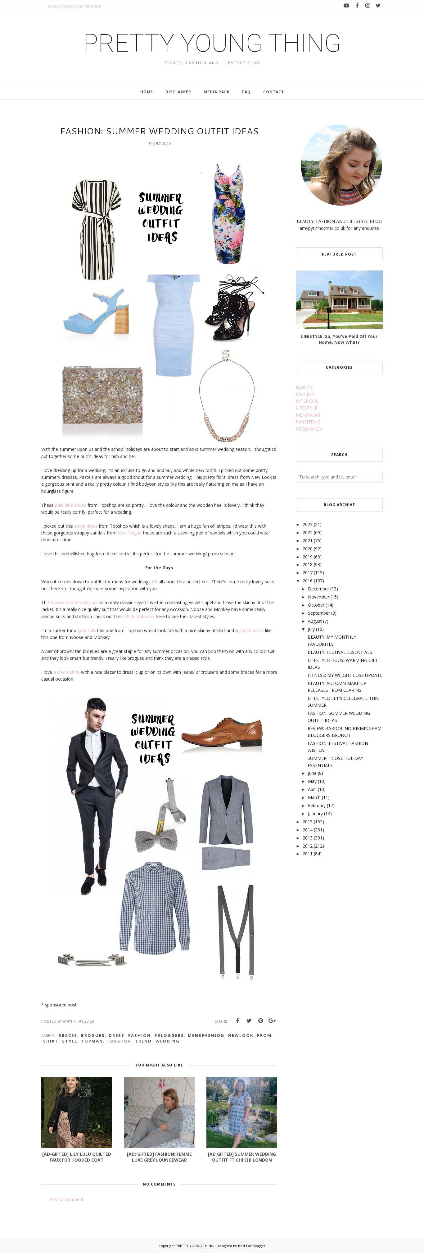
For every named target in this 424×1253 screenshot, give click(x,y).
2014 (308, 830)
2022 (308, 532)
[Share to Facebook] (237, 1021)
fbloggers (169, 1035)
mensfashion (206, 1035)
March (314, 797)
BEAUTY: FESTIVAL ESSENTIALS (340, 652)
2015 (308, 822)
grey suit (86, 630)
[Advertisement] (342, 912)
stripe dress (86, 526)
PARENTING (308, 422)
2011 (308, 854)
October (316, 605)
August (315, 621)
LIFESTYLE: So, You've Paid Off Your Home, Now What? (339, 339)
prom (264, 1035)
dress (116, 1035)
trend (143, 1041)
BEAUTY (304, 387)
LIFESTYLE (306, 408)
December (318, 589)
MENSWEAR (308, 415)
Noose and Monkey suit (75, 602)
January (315, 813)
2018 (308, 564)
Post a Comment (66, 1199)
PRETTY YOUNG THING (212, 43)
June (312, 773)
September (319, 613)
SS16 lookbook (139, 616)
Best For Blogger (251, 1245)
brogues (93, 1035)
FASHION (305, 394)
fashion (139, 1035)
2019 (308, 557)
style (69, 1041)
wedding (168, 1041)
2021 (308, 540)
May (312, 781)
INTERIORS (307, 401)
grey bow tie (251, 630)
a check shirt (65, 672)
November (318, 597)
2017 (308, 573)
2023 (308, 524)
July (311, 629)
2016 (308, 581)
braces (67, 1035)
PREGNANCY (309, 429)
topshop (119, 1041)
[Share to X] (249, 1021)
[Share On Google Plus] (272, 1021)
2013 (308, 838)
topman (92, 1041)
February (317, 805)
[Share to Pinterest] (260, 1021)
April (312, 789)
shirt (50, 1041)
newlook (240, 1035)
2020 (308, 549)
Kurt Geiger (129, 533)
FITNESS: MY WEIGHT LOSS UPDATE (345, 675)
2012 (308, 846)
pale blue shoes (70, 505)
